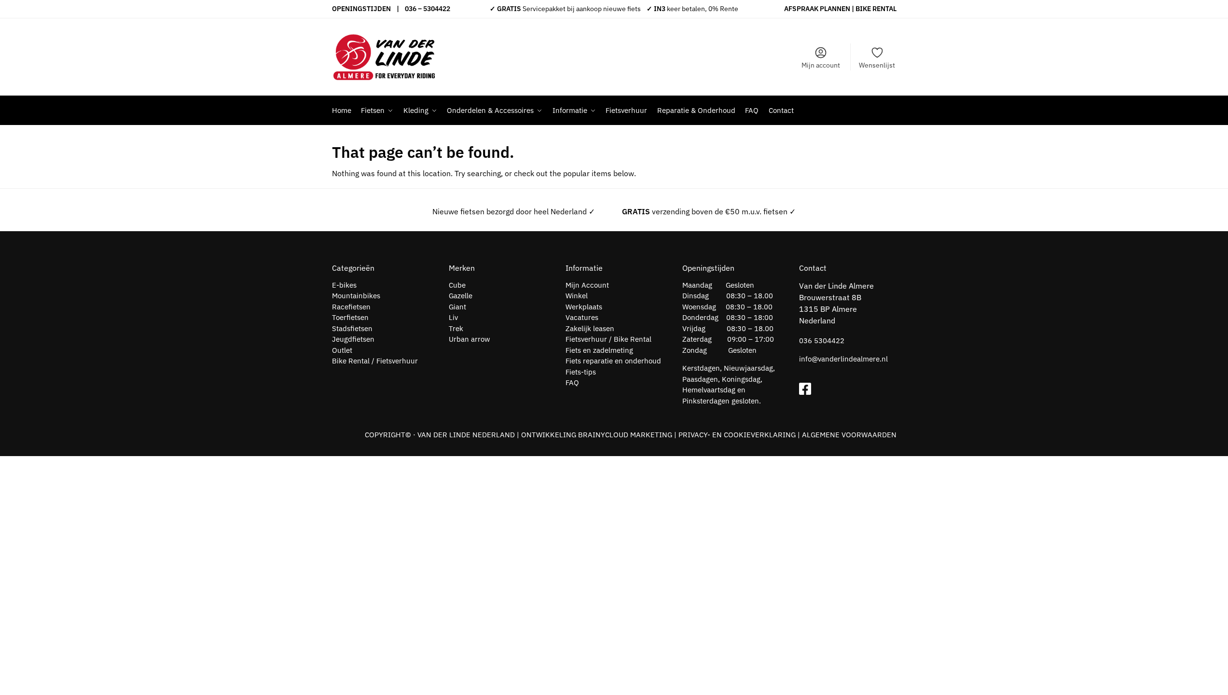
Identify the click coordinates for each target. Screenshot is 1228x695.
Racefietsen (351, 306)
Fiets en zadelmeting (599, 350)
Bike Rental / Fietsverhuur (375, 360)
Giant (457, 306)
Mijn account (820, 65)
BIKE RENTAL (876, 8)
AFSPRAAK (801, 8)
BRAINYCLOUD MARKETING (625, 434)
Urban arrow (469, 339)
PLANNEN (835, 8)
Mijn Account (587, 285)
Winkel (577, 295)
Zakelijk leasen (590, 328)
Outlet (342, 350)
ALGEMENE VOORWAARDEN (849, 434)
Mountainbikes (356, 295)
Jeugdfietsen (353, 339)
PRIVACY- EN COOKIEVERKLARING (737, 434)
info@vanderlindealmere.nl (843, 358)
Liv (453, 317)
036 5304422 (821, 340)
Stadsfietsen (352, 328)
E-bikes (344, 285)
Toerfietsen (350, 317)
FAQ (572, 382)
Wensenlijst (877, 65)
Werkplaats (584, 306)
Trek (456, 328)
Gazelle (460, 295)
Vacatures (582, 317)
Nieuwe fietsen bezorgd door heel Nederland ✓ (513, 211)
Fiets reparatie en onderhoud (613, 360)
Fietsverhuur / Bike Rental (608, 339)
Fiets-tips (581, 371)
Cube (457, 285)
